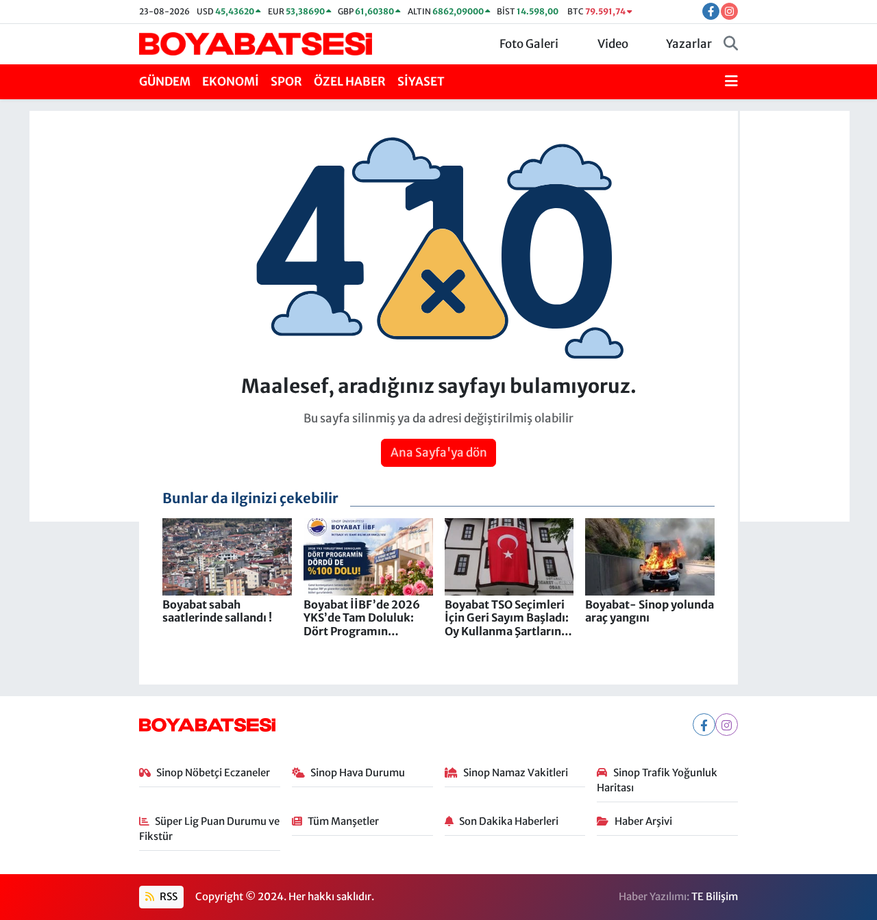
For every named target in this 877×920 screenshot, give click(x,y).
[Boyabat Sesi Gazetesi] (255, 43)
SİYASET (421, 81)
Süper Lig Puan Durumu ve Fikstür (209, 829)
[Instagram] (726, 724)
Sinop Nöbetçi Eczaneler (213, 772)
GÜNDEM (164, 81)
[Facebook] (704, 724)
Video (612, 43)
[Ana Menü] (731, 82)
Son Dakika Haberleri (508, 821)
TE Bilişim (714, 896)
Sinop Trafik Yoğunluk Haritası (657, 780)
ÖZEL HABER (350, 81)
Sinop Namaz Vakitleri (515, 772)
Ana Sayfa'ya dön (439, 452)
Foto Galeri (528, 43)
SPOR (286, 81)
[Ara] (731, 44)
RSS (167, 896)
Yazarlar (689, 43)
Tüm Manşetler (343, 821)
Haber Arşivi (643, 821)
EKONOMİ (230, 81)
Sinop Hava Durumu (357, 772)
